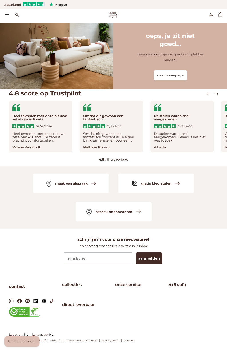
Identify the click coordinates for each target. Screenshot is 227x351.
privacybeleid (110, 340)
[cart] (222, 14)
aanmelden (149, 258)
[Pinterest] (27, 300)
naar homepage (170, 75)
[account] (213, 14)
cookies (129, 340)
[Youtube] (44, 300)
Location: (16, 335)
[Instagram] (11, 300)
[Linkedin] (35, 300)
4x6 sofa (55, 340)
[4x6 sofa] (113, 14)
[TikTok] (51, 300)
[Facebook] (19, 300)
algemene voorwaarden (81, 340)
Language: (40, 335)
